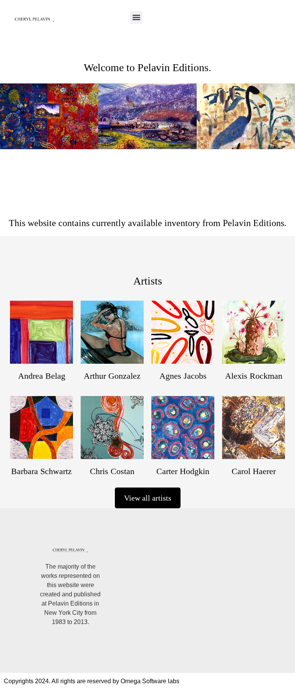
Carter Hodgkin (182, 471)
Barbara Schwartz (41, 471)
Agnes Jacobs (183, 376)
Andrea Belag (41, 376)
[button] (136, 17)
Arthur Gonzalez (112, 376)
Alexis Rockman (253, 376)
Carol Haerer (254, 471)
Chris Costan (112, 471)
